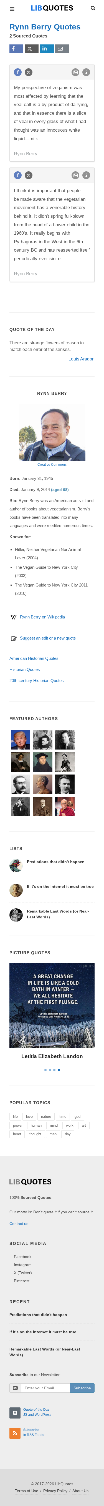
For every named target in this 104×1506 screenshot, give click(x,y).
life (15, 1116)
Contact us (18, 1223)
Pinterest (21, 1281)
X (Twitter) (23, 1273)
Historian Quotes (24, 669)
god (77, 1116)
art (84, 1125)
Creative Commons (52, 465)
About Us (80, 1491)
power (17, 1125)
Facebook (22, 1256)
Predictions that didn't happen (56, 862)
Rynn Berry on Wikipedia (42, 617)
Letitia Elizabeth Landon (52, 1056)
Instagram (23, 1264)
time (62, 1116)
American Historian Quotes (34, 658)
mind (54, 1125)
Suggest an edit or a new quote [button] (48, 638)
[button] (93, 7)
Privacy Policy (55, 1491)
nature (46, 1116)
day (68, 1134)
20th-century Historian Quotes (36, 680)
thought (35, 1134)
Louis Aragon (82, 359)
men (53, 1134)
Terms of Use (26, 1491)
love (29, 1116)
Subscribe (82, 1388)
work (69, 1125)
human (36, 1125)
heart (17, 1134)
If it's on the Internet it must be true (60, 886)
